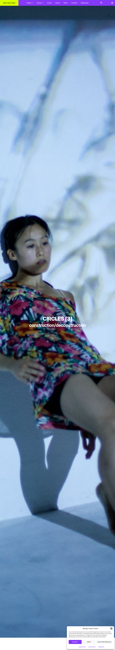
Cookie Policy (82, 646)
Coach (49, 3)
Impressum (101, 646)
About (57, 3)
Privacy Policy (92, 646)
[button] (111, 628)
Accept (75, 642)
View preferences (104, 642)
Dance (39, 3)
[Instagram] (112, 3)
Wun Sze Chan (9, 3)
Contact (74, 3)
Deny (89, 642)
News (65, 3)
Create (28, 3)
